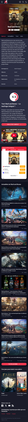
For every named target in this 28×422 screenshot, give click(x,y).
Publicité (8, 413)
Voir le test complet (13, 124)
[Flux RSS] (13, 406)
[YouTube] (9, 406)
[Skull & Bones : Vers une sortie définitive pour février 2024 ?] (14, 348)
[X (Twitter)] (6, 406)
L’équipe (14, 413)
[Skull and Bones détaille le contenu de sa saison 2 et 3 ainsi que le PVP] (14, 194)
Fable (2, 393)
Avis (21, 36)
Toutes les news (12, 364)
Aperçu (3, 36)
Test (17, 36)
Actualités (11, 36)
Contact (3, 413)
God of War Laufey (22, 393)
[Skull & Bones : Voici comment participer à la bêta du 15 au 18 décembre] (14, 304)
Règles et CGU (4, 419)
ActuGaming (5, 2)
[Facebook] (2, 406)
